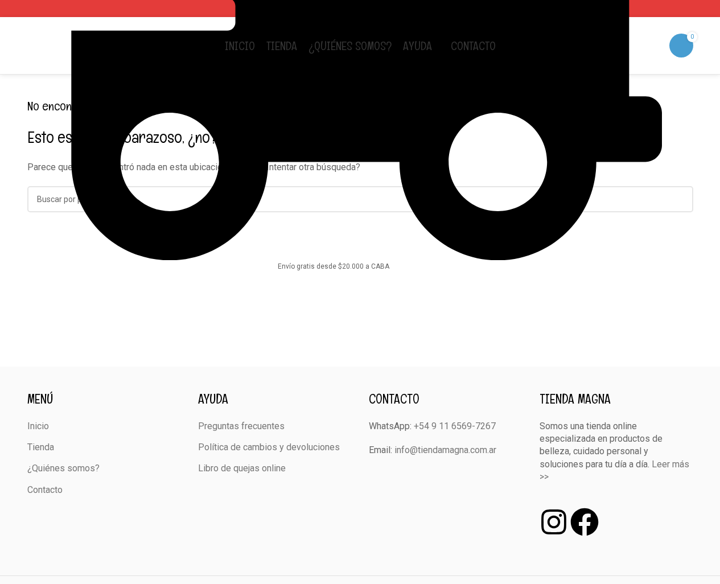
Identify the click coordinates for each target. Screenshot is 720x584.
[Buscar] (642, 45)
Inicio (38, 426)
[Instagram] (554, 522)
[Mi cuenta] (658, 45)
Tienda (40, 447)
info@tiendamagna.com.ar (445, 450)
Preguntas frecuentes (241, 426)
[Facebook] (584, 522)
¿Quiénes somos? (63, 468)
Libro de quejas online (242, 468)
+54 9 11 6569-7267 (455, 426)
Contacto (45, 489)
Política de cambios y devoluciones (269, 447)
